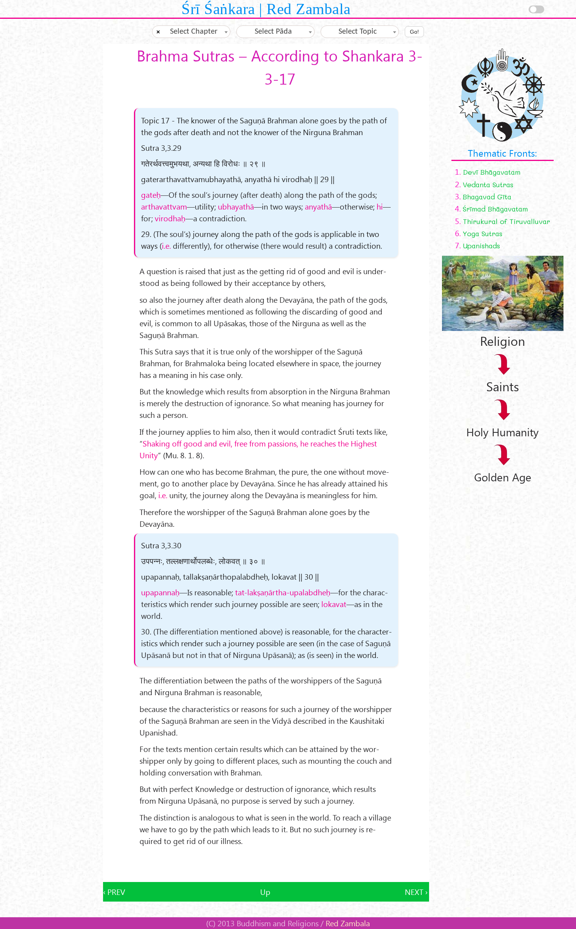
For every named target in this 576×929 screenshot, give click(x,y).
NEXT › (416, 891)
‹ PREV (114, 891)
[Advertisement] (266, 864)
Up (265, 891)
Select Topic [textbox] (358, 32)
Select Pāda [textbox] (273, 32)
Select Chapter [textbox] (193, 32)
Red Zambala (348, 923)
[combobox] (191, 31)
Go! (414, 32)
